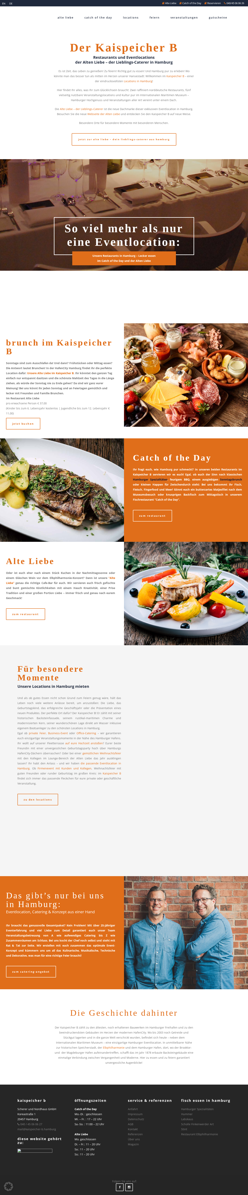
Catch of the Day (191, 3)
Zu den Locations (38, 799)
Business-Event (58, 733)
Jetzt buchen (23, 423)
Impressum (135, 1114)
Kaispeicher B (175, 76)
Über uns (134, 1139)
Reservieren (214, 3)
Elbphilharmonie (114, 1047)
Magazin (133, 1144)
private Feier (37, 733)
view (153, 685)
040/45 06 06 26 (235, 3)
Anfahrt (133, 1109)
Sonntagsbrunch (231, 479)
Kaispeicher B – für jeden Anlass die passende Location (153, 834)
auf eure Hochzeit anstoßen (84, 743)
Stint (184, 1129)
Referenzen (135, 1134)
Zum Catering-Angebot (31, 971)
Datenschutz (136, 1119)
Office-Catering (86, 733)
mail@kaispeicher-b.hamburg (36, 1129)
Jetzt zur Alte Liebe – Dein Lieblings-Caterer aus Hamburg (124, 139)
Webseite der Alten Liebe (103, 114)
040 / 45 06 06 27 (31, 1124)
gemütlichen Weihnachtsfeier (102, 753)
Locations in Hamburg (138, 81)
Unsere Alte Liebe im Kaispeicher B (50, 373)
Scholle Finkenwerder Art (197, 1124)
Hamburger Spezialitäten (150, 479)
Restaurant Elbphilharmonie (199, 1134)
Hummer (187, 1114)
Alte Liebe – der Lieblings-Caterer (81, 109)
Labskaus (187, 1119)
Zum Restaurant (152, 515)
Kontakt (133, 1129)
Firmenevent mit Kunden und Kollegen (64, 768)
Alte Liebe (170, 3)
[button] (8, 1186)
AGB (130, 1124)
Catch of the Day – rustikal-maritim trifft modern (153, 771)
